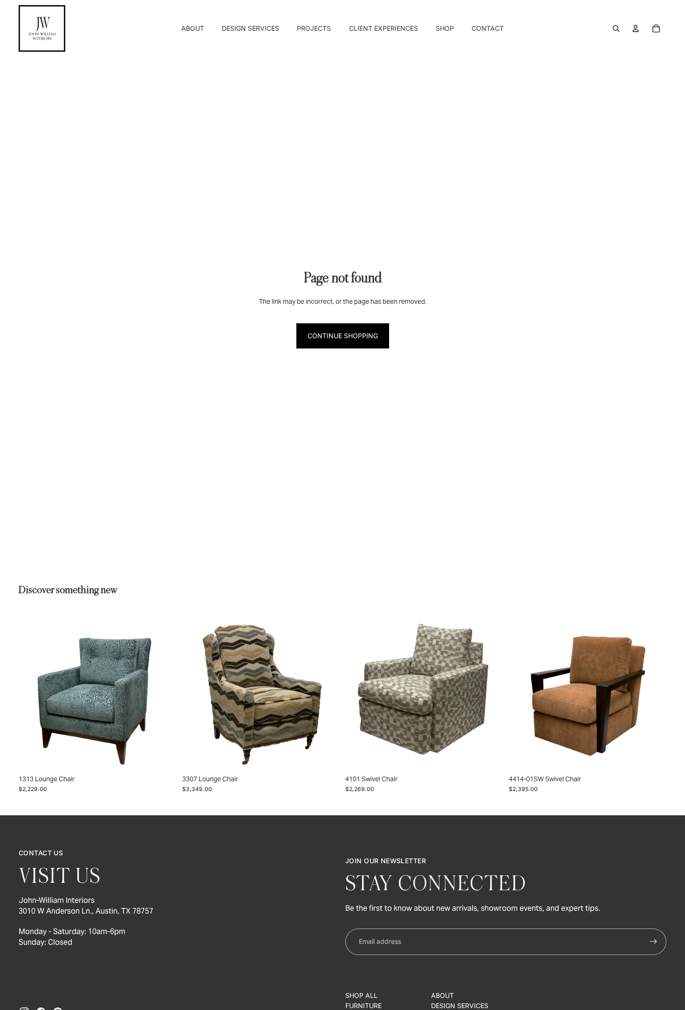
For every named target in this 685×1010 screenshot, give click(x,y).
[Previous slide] (33, 691)
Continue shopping (343, 336)
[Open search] (616, 28)
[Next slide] (163, 691)
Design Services (459, 1006)
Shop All (361, 995)
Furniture (363, 1006)
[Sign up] (653, 941)
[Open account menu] (635, 28)
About (442, 995)
